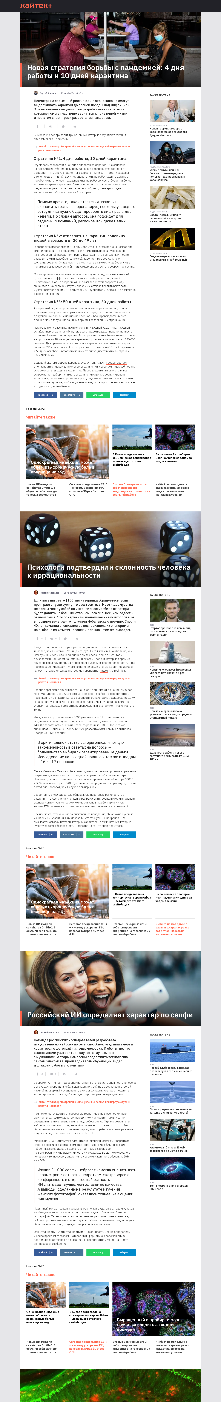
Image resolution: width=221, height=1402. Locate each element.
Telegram (124, 395)
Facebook (45, 395)
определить (122, 1232)
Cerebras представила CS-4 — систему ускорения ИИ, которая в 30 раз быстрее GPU (88, 489)
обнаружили (115, 814)
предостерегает (116, 362)
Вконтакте (72, 395)
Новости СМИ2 (35, 408)
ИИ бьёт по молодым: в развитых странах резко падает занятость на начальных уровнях (172, 489)
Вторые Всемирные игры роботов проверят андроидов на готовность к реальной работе (131, 489)
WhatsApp (98, 395)
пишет (104, 670)
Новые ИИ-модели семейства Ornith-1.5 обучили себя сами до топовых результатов (41, 489)
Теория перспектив (46, 690)
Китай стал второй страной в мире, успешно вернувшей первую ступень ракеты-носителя (84, 148)
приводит (61, 135)
